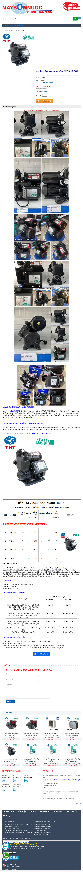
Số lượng (38, 95)
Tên (7, 673)
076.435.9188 (17, 778)
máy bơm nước (59, 568)
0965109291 (28, 778)
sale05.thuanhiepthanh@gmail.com (18, 842)
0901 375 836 (6, 786)
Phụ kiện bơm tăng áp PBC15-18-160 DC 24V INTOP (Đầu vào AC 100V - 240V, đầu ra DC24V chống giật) (52, 735)
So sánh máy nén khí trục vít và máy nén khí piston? (58, 798)
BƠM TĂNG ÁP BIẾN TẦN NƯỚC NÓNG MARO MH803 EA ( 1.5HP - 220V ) (72, 761)
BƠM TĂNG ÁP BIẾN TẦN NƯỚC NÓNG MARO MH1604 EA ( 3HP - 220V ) (31, 761)
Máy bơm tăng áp (12, 411)
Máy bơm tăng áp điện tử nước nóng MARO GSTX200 (31, 735)
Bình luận (9, 685)
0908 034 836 (6, 778)
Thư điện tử (10, 679)
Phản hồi (10, 701)
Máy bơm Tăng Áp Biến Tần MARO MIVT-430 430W (72, 735)
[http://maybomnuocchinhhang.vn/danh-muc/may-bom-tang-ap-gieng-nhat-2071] (30, 488)
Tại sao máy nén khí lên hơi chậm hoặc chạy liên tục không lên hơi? (62, 776)
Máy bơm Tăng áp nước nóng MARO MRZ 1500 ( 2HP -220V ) (11, 761)
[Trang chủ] (3, 30)
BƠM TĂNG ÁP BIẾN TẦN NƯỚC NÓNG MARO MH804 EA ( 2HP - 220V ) (51, 761)
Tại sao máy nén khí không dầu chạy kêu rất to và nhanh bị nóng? (60, 793)
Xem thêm (78, 803)
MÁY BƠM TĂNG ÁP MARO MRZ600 (36, 434)
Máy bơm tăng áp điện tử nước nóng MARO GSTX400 (10, 735)
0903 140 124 (17, 786)
